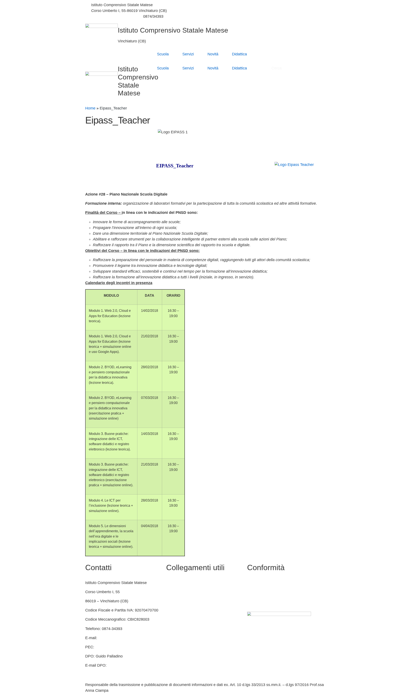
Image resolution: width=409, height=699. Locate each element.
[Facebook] (265, 5)
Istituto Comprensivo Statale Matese (173, 30)
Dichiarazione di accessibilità (271, 592)
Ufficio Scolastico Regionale (190, 619)
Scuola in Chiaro (180, 610)
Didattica (239, 54)
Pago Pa (173, 647)
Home (90, 108)
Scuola (163, 54)
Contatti (172, 583)
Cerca (277, 68)
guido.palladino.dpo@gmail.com (112, 671)
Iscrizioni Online (179, 638)
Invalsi (171, 629)
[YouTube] (265, 11)
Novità (212, 54)
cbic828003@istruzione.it (112, 16)
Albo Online (176, 601)
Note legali (256, 601)
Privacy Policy (259, 583)
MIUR (171, 592)
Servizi (188, 54)
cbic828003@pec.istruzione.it (120, 647)
